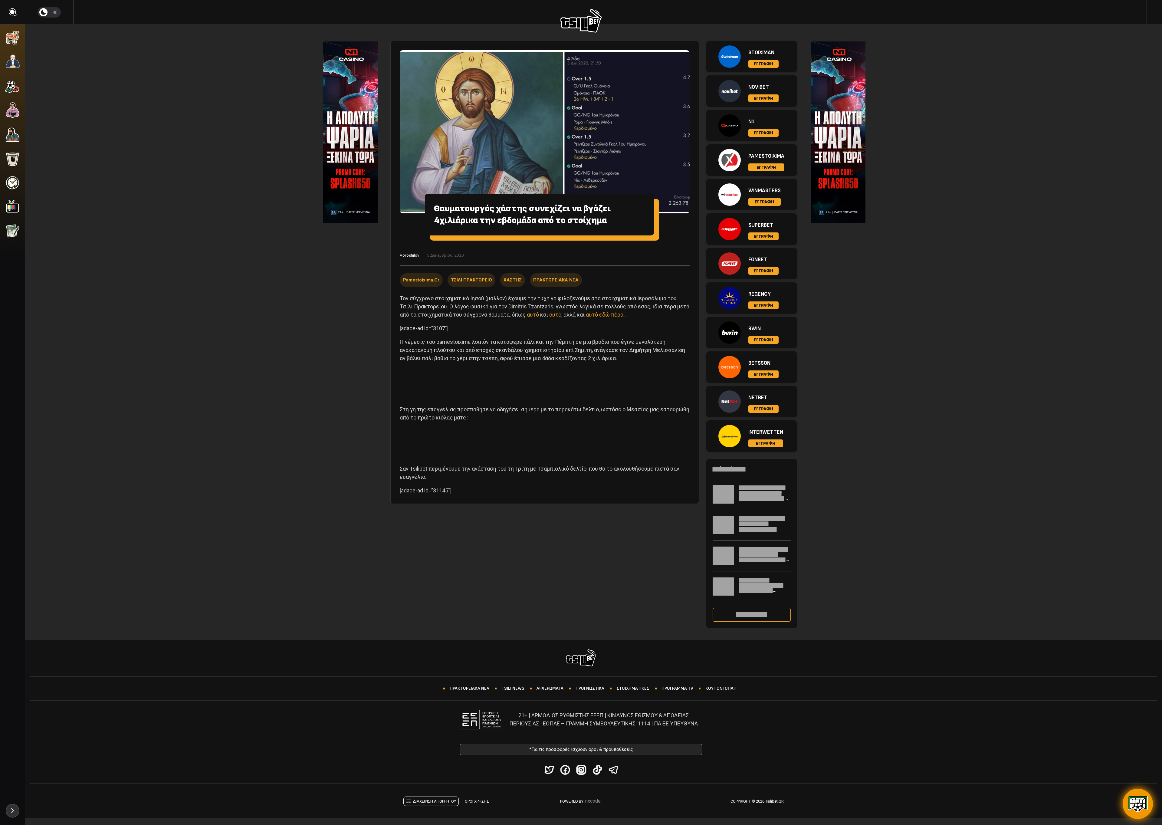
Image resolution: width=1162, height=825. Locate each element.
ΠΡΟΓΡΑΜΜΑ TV (677, 688)
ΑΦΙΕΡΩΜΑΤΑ (550, 688)
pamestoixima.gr (421, 280)
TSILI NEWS (512, 688)
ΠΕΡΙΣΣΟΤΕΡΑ (751, 614)
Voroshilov (409, 255)
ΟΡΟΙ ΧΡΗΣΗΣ (477, 801)
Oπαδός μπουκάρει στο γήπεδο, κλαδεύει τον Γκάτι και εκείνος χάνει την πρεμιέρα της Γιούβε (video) (763, 498)
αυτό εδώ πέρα (604, 314)
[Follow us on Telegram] (613, 769)
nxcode (593, 801)
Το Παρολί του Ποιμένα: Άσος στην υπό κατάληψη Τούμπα (762, 524)
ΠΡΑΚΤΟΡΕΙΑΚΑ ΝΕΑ (556, 280)
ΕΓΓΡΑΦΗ (763, 64)
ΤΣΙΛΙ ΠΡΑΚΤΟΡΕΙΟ (471, 280)
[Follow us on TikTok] (597, 769)
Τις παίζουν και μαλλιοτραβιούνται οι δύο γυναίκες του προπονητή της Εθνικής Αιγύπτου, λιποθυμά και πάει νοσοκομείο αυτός (763, 593)
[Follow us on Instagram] (581, 769)
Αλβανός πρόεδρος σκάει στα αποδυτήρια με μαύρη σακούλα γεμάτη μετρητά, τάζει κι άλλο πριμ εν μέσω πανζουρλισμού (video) (763, 562)
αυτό (533, 314)
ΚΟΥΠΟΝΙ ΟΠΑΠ (721, 688)
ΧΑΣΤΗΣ (513, 280)
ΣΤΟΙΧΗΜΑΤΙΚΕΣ (632, 688)
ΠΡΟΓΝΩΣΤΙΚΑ (590, 688)
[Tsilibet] (581, 22)
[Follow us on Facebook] (565, 769)
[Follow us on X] (549, 769)
